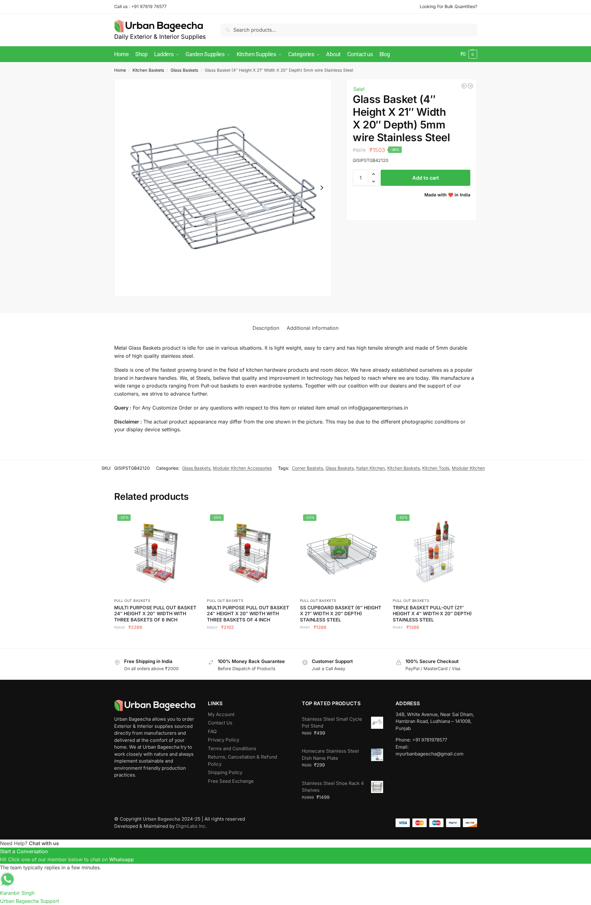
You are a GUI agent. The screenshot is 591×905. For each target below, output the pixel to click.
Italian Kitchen (370, 468)
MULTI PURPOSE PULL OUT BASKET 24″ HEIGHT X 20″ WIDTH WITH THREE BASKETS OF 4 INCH (248, 614)
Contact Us (220, 723)
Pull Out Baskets (132, 600)
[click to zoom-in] (223, 187)
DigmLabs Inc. (191, 826)
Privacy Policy (223, 740)
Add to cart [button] (156, 640)
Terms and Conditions (232, 748)
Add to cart (425, 178)
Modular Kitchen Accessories (242, 468)
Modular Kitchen (468, 468)
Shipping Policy (225, 772)
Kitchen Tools (435, 468)
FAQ (212, 731)
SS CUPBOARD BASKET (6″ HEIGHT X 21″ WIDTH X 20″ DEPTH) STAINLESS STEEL (340, 614)
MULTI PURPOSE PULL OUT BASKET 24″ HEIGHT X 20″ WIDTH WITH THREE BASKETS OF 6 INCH (155, 614)
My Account (221, 714)
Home (120, 70)
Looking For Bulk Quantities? (448, 6)
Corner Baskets (307, 468)
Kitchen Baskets (148, 70)
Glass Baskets (184, 70)
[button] (468, 54)
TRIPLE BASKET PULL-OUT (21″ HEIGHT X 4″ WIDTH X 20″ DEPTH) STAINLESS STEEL (432, 614)
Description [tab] (266, 328)
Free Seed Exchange (231, 781)
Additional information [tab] (312, 328)
